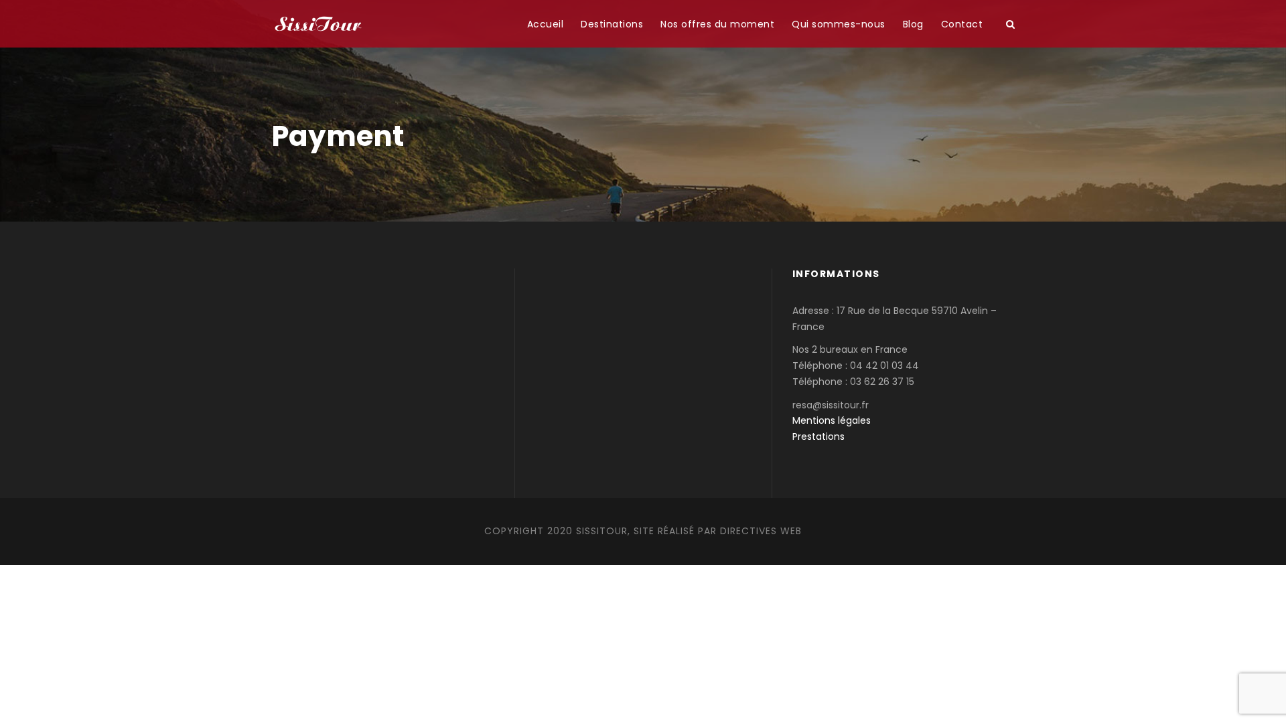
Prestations (818, 436)
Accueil (545, 24)
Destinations (612, 24)
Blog (913, 24)
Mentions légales (831, 420)
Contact (962, 24)
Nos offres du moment (717, 24)
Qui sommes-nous (838, 24)
